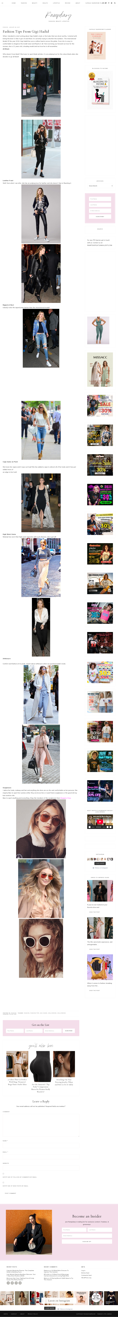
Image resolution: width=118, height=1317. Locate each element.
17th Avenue (107, 1314)
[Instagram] (112, 0)
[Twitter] (106, 0)
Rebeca (46, 1270)
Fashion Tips (34, 1013)
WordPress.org (86, 1277)
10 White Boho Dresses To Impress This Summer (56, 1271)
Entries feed (85, 1273)
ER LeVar (47, 1274)
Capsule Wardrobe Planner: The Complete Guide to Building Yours (20, 1271)
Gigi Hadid (43, 1013)
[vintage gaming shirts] (100, 653)
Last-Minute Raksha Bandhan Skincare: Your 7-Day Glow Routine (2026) (21, 1275)
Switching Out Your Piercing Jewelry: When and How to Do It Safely (64, 1082)
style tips (12, 1014)
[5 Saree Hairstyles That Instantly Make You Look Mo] (101, 859)
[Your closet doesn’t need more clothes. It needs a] (88, 859)
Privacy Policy (33, 1314)
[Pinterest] (109, 0)
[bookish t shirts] (100, 475)
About (22, 1314)
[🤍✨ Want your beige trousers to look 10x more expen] (92, 859)
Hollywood (52, 1013)
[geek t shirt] (100, 771)
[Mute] (108, 827)
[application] (100, 821)
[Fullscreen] (110, 827)
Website (6, 1163)
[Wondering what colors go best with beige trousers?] (98, 859)
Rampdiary (59, 16)
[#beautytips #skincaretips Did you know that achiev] (105, 859)
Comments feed (86, 1275)
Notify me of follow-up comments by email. (20, 1177)
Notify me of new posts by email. (16, 1186)
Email (5, 1152)
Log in (83, 1270)
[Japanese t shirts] (100, 445)
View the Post (94, 912)
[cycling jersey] (100, 534)
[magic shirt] (100, 801)
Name (5, 1140)
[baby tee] (100, 623)
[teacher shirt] (100, 683)
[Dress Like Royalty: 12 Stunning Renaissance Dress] (112, 859)
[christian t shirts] (100, 416)
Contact (14, 1314)
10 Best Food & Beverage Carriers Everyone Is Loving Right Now (56, 1275)
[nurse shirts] (100, 712)
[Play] (90, 827)
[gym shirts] (100, 594)
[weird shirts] (100, 505)
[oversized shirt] (100, 742)
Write (6, 1314)
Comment (6, 1111)
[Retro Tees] (100, 564)
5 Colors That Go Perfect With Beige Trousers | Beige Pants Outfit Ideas (17, 1081)
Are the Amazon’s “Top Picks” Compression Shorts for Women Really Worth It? (40, 1088)
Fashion (5, 27)
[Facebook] (103, 0)
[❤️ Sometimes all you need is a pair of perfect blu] (95, 859)
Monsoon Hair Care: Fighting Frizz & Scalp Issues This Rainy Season (20, 1278)
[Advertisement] (41, 386)
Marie (46, 1278)
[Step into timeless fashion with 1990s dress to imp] (108, 859)
